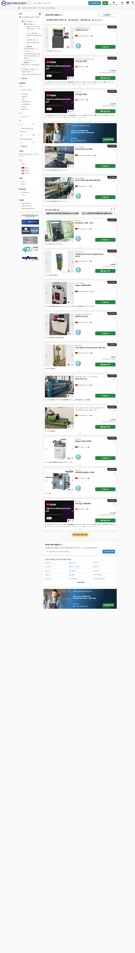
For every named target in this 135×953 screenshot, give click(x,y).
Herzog (25, 94)
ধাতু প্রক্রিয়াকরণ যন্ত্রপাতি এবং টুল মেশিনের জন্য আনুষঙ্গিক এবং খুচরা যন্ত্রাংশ (32, 56)
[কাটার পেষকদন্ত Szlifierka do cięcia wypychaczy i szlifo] (59, 262)
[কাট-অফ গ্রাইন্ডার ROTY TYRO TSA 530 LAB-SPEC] (59, 188)
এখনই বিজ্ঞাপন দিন (108, 139)
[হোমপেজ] (19, 8)
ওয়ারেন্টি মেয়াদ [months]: (25, 139)
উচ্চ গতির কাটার (73, 579)
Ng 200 (71, 575)
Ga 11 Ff (48, 579)
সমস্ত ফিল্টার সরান (98, 20)
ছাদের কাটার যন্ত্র (97, 575)
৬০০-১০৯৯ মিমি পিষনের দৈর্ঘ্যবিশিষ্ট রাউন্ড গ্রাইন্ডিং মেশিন (33, 35)
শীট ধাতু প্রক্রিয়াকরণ (31, 49)
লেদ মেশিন (28, 51)
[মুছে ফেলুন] (65, 20)
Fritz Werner (27, 102)
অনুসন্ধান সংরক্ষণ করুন (81, 535)
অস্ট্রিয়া (27, 170)
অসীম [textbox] (23, 164)
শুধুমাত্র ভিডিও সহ (27, 206)
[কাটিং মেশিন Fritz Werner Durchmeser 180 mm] (59, 355)
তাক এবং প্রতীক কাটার (99, 579)
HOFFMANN (26, 104)
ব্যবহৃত (24, 184)
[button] (133, 3)
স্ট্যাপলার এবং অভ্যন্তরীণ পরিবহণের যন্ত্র (31, 75)
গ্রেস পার (95, 567)
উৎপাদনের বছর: (22, 131)
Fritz (24, 99)
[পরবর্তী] (72, 37)
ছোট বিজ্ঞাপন (26, 192)
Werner (25, 109)
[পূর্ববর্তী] (46, 37)
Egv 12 (47, 571)
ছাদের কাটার (96, 571)
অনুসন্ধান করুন (95, 3)
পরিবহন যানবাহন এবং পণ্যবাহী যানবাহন (30, 66)
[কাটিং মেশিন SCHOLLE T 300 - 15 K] (59, 231)
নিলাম (24, 195)
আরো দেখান (81, 582)
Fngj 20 (47, 575)
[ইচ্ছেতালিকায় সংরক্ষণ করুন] (114, 30)
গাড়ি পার (95, 563)
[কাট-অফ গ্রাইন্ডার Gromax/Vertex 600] (59, 157)
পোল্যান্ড (27, 173)
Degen (25, 96)
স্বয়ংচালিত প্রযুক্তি (28, 72)
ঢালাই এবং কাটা (29, 60)
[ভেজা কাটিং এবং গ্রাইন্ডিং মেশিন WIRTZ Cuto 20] (59, 324)
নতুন (23, 181)
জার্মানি (27, 168)
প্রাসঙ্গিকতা (107, 15)
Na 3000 (72, 571)
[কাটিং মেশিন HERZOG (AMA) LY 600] (59, 480)
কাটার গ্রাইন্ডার (31, 24)
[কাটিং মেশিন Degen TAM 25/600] (59, 449)
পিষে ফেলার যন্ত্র (29, 21)
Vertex (25, 107)
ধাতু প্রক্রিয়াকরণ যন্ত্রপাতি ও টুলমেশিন (30, 18)
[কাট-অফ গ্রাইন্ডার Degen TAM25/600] (59, 293)
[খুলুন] (80, 53)
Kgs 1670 (72, 563)
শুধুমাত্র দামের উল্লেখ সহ (27, 128)
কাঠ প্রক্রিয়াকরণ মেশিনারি (30, 69)
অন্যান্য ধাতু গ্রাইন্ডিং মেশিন (32, 44)
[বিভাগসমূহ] (29, 3)
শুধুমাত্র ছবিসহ (26, 203)
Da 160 (47, 567)
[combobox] (30, 163)
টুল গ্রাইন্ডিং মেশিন (32, 40)
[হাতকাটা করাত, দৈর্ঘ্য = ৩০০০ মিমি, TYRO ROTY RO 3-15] (59, 386)
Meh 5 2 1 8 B (74, 567)
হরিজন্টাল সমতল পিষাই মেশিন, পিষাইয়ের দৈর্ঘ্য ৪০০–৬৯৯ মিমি (33, 29)
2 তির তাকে (48, 563)
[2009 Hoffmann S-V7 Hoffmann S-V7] (59, 38)
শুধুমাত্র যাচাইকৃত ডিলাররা (29, 208)
